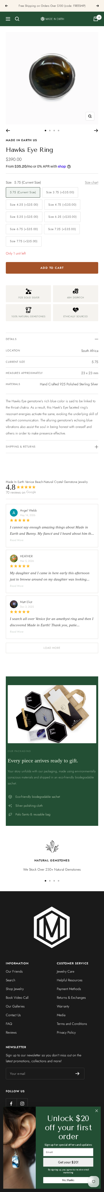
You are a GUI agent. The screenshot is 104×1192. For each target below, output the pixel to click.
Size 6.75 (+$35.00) (24, 229)
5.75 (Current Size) (23, 192)
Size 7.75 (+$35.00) (23, 241)
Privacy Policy (66, 1032)
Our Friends (14, 971)
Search (10, 980)
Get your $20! (68, 1162)
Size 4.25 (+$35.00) (24, 204)
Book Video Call (17, 997)
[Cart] (95, 19)
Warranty (63, 1006)
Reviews (11, 1032)
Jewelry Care (65, 971)
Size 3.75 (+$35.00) (60, 192)
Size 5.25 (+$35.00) (24, 217)
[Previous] (8, 130)
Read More (17, 540)
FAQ (9, 1023)
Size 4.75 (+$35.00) (62, 204)
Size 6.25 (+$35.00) (62, 217)
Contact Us (13, 1015)
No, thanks (68, 1180)
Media (61, 1015)
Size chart (91, 182)
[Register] (77, 1073)
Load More (52, 648)
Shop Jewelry (15, 988)
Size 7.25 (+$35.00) (62, 229)
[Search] (17, 19)
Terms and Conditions (72, 1023)
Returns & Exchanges (71, 997)
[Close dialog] (97, 1111)
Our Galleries (15, 1006)
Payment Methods (69, 988)
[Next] (96, 130)
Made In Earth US (21, 140)
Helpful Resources (69, 980)
